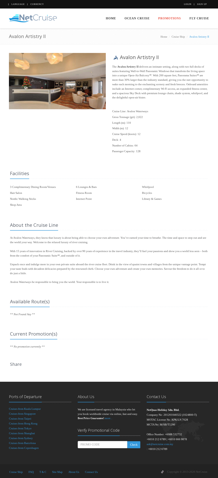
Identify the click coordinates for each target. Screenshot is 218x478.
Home (111, 18)
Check (134, 444)
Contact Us (91, 472)
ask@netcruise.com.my (160, 444)
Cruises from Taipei (20, 418)
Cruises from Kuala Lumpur (25, 408)
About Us (73, 472)
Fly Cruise (199, 18)
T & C (42, 472)
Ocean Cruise (137, 18)
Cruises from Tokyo (20, 428)
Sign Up (202, 4)
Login (187, 4)
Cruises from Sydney (21, 438)
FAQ (31, 472)
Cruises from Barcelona (22, 443)
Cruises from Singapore (22, 413)
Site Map (57, 472)
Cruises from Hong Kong (23, 423)
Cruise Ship (178, 36)
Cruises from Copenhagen (24, 448)
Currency (37, 4)
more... (108, 418)
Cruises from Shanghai (22, 433)
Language (18, 4)
